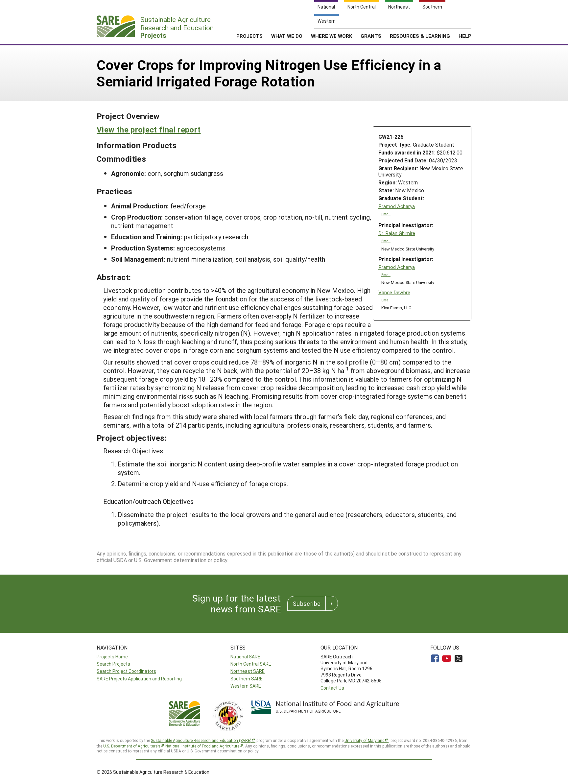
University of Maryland (364, 740)
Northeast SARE (247, 671)
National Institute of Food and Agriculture (202, 745)
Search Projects (113, 664)
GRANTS (371, 36)
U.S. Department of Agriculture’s (131, 745)
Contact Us (332, 688)
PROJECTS (249, 36)
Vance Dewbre (394, 292)
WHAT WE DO (286, 36)
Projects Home (112, 656)
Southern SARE (246, 678)
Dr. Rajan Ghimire (396, 233)
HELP (465, 36)
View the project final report (149, 129)
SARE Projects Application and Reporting (139, 678)
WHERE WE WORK (331, 36)
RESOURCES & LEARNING (420, 36)
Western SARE (245, 686)
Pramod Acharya (396, 206)
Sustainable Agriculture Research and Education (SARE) (201, 740)
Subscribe (306, 603)
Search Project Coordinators (126, 671)
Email (385, 214)
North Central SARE (250, 664)
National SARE (245, 656)
